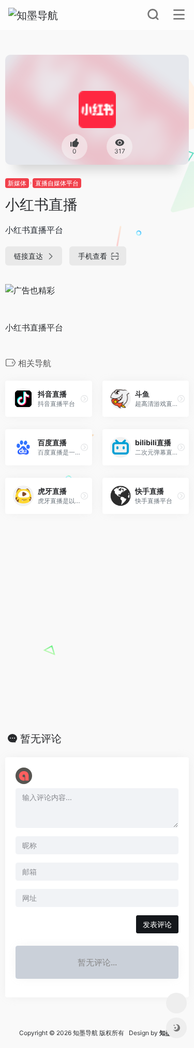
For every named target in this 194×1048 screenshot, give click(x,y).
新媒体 (17, 183)
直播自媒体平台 (57, 183)
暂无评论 (41, 738)
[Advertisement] (97, 623)
